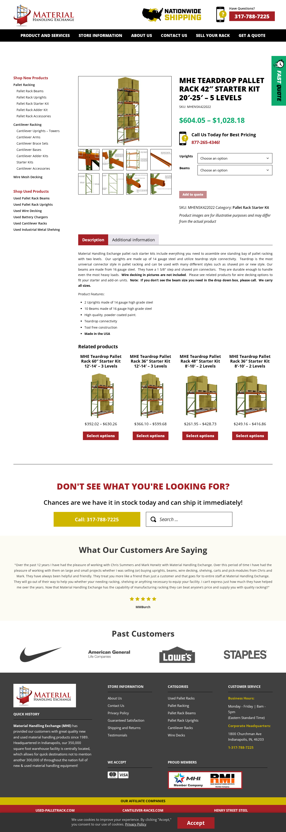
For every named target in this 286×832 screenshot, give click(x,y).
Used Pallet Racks (181, 698)
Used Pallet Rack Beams (31, 198)
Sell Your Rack (213, 35)
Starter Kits (25, 162)
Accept (196, 822)
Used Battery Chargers (30, 217)
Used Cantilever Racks (30, 223)
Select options (101, 435)
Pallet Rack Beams (30, 91)
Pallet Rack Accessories (34, 116)
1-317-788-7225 (241, 747)
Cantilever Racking (27, 124)
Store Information (100, 35)
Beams (184, 168)
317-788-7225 (252, 16)
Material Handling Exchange (43, 15)
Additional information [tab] (133, 239)
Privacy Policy (135, 824)
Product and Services (45, 35)
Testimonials (117, 735)
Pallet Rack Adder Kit (32, 110)
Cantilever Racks (180, 727)
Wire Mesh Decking (27, 177)
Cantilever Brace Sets (32, 143)
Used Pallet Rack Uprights (33, 204)
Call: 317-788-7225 (97, 519)
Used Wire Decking (27, 211)
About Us (141, 35)
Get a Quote (252, 35)
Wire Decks (176, 735)
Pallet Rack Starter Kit (251, 207)
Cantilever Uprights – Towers (38, 131)
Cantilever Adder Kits (32, 156)
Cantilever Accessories (33, 168)
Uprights (186, 156)
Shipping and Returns (124, 727)
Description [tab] (93, 239)
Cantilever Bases (29, 150)
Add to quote (193, 194)
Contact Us (174, 35)
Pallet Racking (24, 85)
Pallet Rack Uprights (31, 97)
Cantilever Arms (28, 137)
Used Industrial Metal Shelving (36, 229)
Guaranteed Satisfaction (126, 720)
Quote (278, 86)
